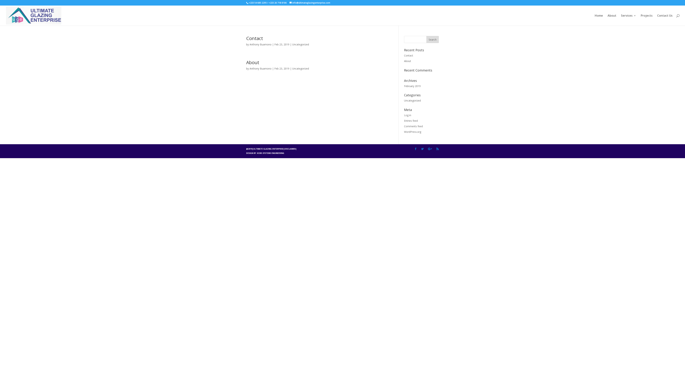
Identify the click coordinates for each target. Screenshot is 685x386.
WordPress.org (412, 131)
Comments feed (413, 126)
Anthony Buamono (261, 44)
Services (627, 16)
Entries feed (411, 120)
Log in (407, 115)
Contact (254, 38)
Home (599, 16)
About (612, 16)
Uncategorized (300, 44)
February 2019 (412, 86)
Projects (647, 16)
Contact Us (665, 16)
